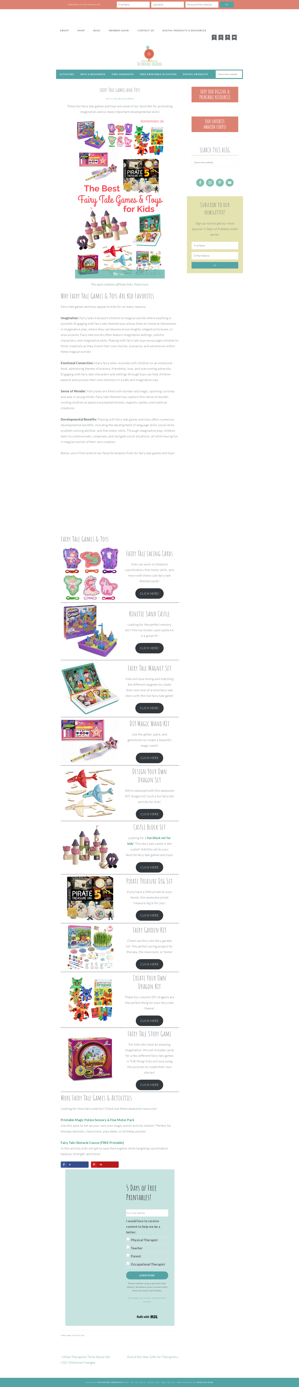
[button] (147, 1242)
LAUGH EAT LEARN (204, 1382)
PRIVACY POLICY (138, 1382)
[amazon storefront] (215, 131)
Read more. (141, 284)
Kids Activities (78, 1335)
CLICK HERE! (149, 593)
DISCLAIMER (153, 1382)
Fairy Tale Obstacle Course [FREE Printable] (92, 1142)
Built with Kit (147, 1317)
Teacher (137, 1248)
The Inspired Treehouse (149, 55)
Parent (136, 1256)
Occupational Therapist (148, 1264)
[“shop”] (215, 101)
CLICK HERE (149, 758)
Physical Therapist (144, 1240)
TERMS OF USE (168, 1382)
